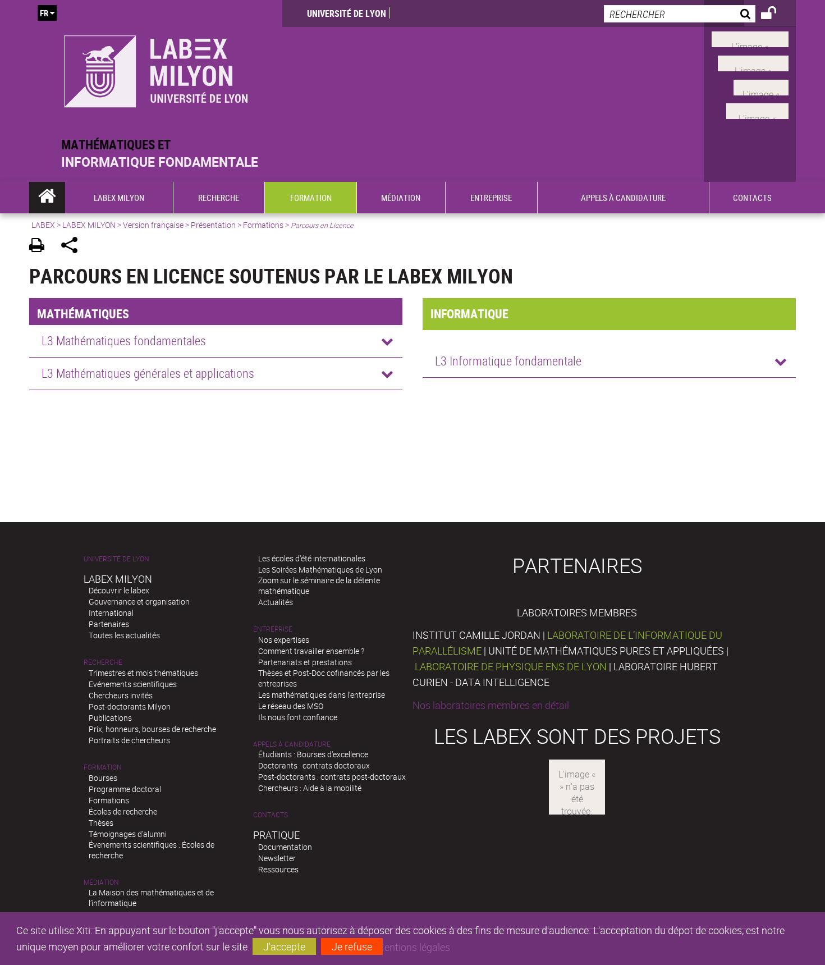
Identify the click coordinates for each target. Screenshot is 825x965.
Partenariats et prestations (305, 662)
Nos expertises (283, 639)
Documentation (285, 846)
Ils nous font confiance (297, 717)
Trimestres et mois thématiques (143, 672)
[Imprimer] (40, 246)
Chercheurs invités (121, 695)
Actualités (275, 602)
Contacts (270, 815)
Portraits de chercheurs (129, 740)
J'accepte (284, 946)
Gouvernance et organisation (139, 601)
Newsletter (277, 858)
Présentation (213, 224)
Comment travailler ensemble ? (311, 651)
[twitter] (757, 110)
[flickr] (761, 86)
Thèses (101, 822)
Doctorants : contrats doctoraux (314, 765)
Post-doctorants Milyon (130, 706)
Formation (103, 767)
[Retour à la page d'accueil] (155, 68)
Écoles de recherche (123, 811)
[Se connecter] (776, 14)
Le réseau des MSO (290, 706)
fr (44, 13)
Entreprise (272, 629)
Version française (153, 224)
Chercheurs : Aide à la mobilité (309, 788)
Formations (263, 224)
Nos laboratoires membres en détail (490, 705)
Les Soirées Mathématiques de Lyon (320, 569)
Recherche (103, 662)
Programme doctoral (125, 789)
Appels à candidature (292, 744)
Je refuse (352, 946)
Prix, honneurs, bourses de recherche (152, 729)
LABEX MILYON (89, 224)
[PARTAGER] (73, 246)
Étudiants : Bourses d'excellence (313, 754)
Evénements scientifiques (133, 684)
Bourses (103, 777)
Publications (110, 717)
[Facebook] (750, 38)
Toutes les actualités (124, 635)
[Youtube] (753, 62)
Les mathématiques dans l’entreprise (321, 694)
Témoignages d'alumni (128, 834)
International (111, 612)
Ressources (278, 869)
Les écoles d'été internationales (311, 558)
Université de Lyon (346, 13)
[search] (679, 13)
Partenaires (109, 624)
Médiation (101, 882)
